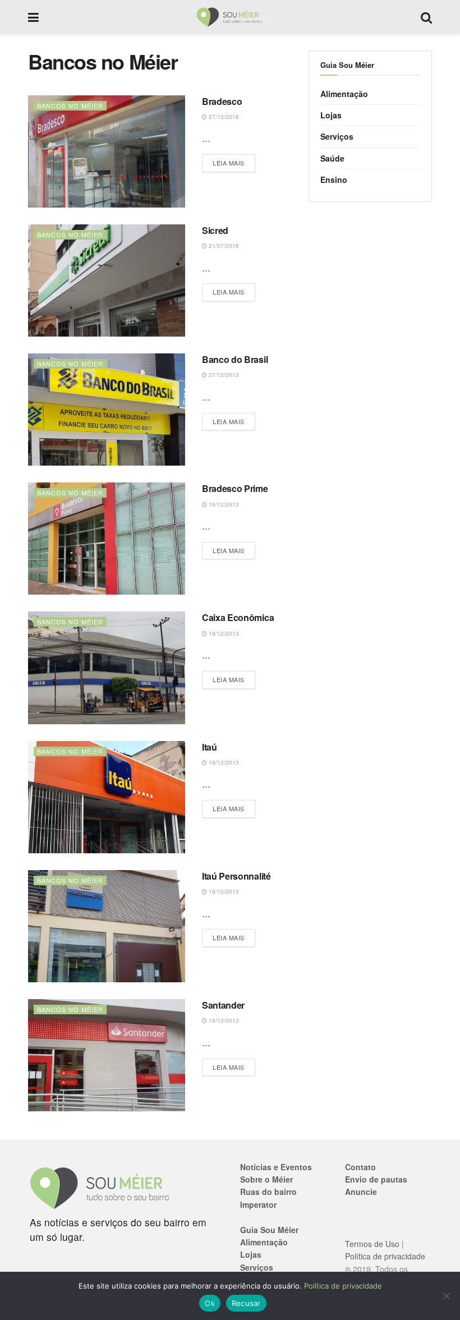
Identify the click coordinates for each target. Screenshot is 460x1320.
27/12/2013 (223, 375)
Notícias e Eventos (276, 1166)
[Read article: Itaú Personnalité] (106, 926)
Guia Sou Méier (269, 1229)
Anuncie (361, 1191)
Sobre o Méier (266, 1179)
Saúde (332, 158)
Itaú (209, 747)
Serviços (336, 136)
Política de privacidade (385, 1256)
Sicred (215, 230)
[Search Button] (426, 17)
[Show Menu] (33, 17)
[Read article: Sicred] (106, 280)
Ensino (333, 179)
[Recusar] (446, 1295)
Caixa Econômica (238, 617)
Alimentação (344, 93)
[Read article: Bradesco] (106, 151)
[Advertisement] (370, 280)
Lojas (331, 115)
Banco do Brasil (235, 359)
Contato (360, 1166)
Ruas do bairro (268, 1191)
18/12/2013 (223, 504)
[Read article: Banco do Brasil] (106, 409)
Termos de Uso (372, 1243)
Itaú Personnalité (236, 876)
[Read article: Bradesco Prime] (106, 538)
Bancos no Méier (70, 105)
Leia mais (234, 162)
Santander (223, 1005)
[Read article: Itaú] (106, 797)
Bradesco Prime (235, 488)
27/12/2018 (223, 117)
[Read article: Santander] (106, 1055)
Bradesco (222, 101)
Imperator (258, 1204)
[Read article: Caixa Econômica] (106, 667)
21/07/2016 (223, 246)
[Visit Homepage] (230, 17)
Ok (210, 1303)
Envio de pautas (376, 1179)
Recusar (246, 1303)
